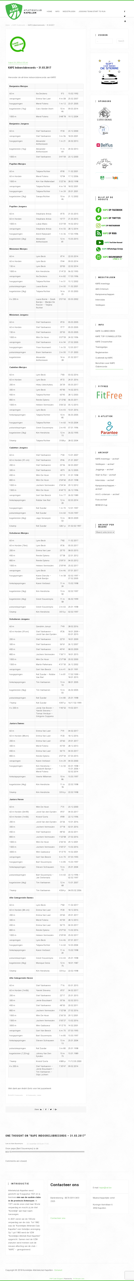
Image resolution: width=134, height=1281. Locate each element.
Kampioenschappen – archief (106, 487)
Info (57, 11)
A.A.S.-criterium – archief (107, 494)
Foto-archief (101, 500)
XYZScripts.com (78, 1279)
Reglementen (102, 352)
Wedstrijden (69, 11)
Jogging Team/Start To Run (92, 11)
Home (49, 11)
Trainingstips (102, 347)
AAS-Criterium (102, 289)
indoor (39, 1095)
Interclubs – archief (105, 480)
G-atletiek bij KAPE (104, 358)
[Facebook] (46, 1109)
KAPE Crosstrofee (104, 342)
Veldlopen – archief (105, 464)
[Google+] (56, 1109)
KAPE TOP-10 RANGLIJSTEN (108, 336)
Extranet (58, 1270)
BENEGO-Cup (101, 505)
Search (120, 41)
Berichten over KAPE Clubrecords (105, 365)
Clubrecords (31, 1095)
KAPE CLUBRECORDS (105, 331)
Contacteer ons (58, 1218)
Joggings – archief (104, 469)
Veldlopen (100, 305)
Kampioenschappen (105, 294)
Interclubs (100, 300)
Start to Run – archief (106, 475)
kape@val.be (105, 1187)
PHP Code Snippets (56, 1279)
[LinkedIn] (41, 1109)
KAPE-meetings (103, 283)
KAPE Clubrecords (18, 25)
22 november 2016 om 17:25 (38, 1144)
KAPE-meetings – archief (107, 459)
